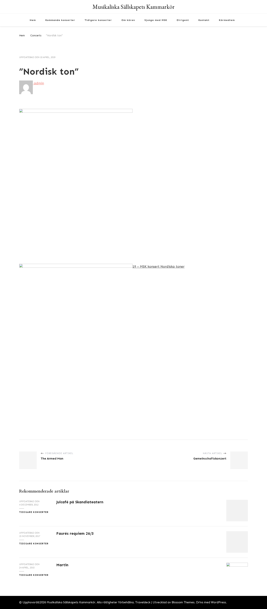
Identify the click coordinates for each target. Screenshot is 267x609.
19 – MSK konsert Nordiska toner (159, 266)
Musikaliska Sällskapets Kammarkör (133, 7)
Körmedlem (227, 20)
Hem (33, 20)
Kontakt (203, 20)
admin (38, 83)
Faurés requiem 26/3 (75, 533)
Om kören (128, 20)
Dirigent (183, 20)
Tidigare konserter (98, 20)
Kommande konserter (60, 20)
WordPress (218, 602)
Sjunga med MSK (155, 20)
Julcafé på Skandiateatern (79, 502)
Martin (62, 565)
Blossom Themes (183, 602)
